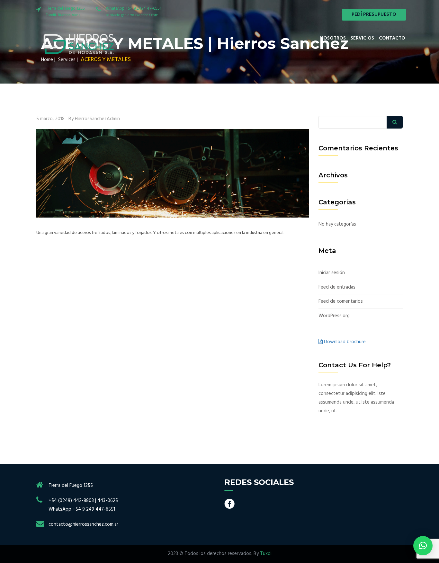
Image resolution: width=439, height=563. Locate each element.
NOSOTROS (333, 38)
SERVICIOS (362, 38)
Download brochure (344, 342)
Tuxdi (266, 554)
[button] (423, 545)
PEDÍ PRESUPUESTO (374, 14)
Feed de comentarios (340, 301)
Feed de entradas (336, 287)
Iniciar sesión (331, 273)
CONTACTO (392, 38)
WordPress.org (334, 316)
